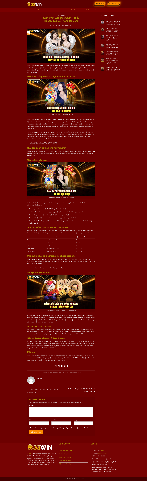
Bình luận (32, 405)
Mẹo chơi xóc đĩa (45, 268)
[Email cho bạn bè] (61, 366)
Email (53, 420)
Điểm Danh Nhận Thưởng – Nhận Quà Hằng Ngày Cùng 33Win (112, 61)
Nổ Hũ (70, 10)
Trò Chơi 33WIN (41, 10)
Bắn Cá (75, 10)
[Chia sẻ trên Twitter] (58, 366)
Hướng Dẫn (105, 10)
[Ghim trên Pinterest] (64, 366)
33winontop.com (103, 453)
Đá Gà (82, 10)
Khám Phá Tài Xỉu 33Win (48, 143)
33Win (77, 358)
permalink (77, 372)
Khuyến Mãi (96, 10)
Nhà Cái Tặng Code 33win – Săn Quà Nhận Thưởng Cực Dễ (113, 69)
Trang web (77, 420)
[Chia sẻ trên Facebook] (55, 366)
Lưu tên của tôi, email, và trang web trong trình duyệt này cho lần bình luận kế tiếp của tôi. (60, 428)
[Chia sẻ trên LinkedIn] (67, 366)
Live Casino (54, 10)
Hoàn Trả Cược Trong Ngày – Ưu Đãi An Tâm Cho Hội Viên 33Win (112, 53)
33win (103, 450)
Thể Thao (63, 10)
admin (71, 25)
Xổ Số (87, 10)
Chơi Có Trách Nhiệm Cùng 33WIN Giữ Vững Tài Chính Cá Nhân (112, 30)
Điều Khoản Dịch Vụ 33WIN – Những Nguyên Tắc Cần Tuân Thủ (112, 38)
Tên (30, 420)
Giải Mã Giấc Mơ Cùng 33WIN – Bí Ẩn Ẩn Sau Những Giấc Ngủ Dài (112, 46)
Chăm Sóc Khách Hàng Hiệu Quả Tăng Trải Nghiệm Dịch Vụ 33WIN (113, 22)
